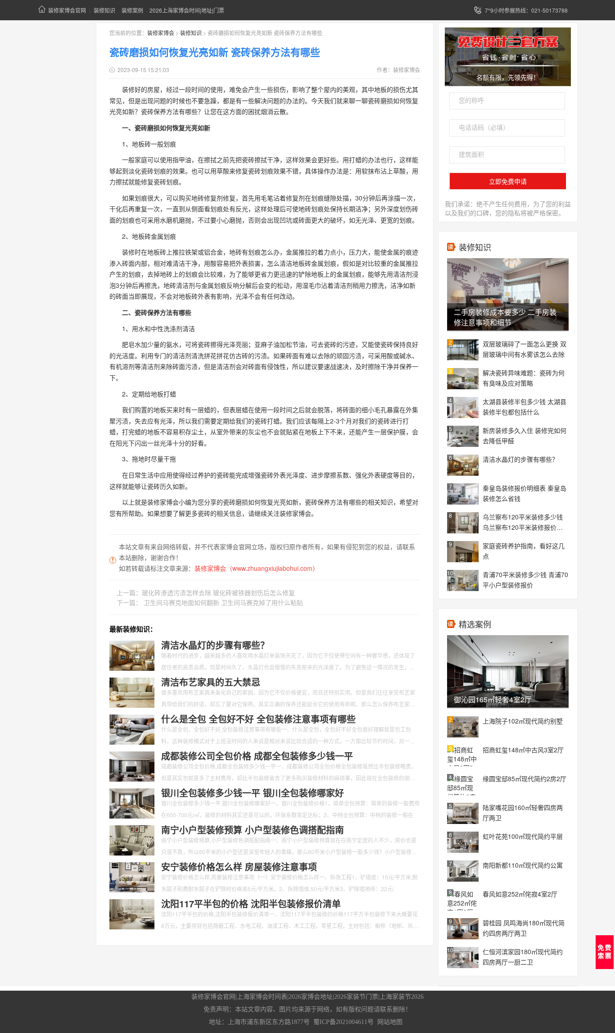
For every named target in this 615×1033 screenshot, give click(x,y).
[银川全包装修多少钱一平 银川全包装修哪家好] (131, 802)
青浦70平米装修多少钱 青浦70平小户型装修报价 (525, 579)
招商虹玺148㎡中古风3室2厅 (523, 749)
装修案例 (132, 10)
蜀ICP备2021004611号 (343, 1022)
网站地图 (389, 1022)
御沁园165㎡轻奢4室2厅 (493, 699)
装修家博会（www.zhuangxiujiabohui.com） (256, 568)
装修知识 (104, 10)
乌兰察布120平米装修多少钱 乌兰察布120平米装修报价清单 (523, 522)
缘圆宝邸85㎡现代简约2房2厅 (524, 778)
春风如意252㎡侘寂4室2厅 (520, 893)
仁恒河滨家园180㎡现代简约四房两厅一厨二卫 (523, 956)
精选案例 (475, 624)
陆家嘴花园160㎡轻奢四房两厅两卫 (523, 812)
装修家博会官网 (67, 10)
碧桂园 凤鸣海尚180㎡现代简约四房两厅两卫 (524, 927)
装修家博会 (160, 32)
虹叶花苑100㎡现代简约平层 (523, 836)
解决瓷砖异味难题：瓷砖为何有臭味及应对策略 (524, 377)
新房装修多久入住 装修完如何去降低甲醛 (524, 435)
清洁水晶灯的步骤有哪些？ (520, 459)
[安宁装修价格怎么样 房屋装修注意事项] (131, 876)
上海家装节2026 (402, 996)
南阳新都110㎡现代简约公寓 (523, 864)
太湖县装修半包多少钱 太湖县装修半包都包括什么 (524, 406)
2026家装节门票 (356, 996)
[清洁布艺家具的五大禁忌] (131, 691)
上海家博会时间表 (262, 996)
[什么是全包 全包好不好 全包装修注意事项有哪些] (131, 728)
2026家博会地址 (311, 996)
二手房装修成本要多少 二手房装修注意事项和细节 (505, 317)
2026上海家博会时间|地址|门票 (186, 10)
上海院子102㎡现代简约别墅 (523, 720)
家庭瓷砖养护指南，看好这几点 (524, 550)
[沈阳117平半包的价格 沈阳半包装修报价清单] (131, 913)
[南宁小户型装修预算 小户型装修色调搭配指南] (131, 839)
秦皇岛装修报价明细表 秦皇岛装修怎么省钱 (524, 493)
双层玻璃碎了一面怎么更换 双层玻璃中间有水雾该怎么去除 (524, 349)
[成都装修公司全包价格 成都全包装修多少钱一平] (131, 765)
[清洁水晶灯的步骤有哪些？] (131, 654)
